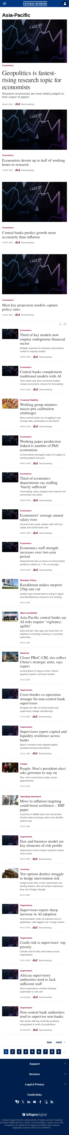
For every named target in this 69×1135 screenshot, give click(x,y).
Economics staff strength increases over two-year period (39, 552)
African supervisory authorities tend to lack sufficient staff (38, 979)
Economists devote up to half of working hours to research (33, 162)
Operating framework (30, 796)
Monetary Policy (28, 580)
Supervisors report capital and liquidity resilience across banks (43, 735)
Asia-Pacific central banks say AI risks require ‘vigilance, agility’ (43, 621)
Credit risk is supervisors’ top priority (42, 944)
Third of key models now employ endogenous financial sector (42, 339)
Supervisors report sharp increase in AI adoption (39, 912)
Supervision (26, 690)
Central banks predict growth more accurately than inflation (29, 234)
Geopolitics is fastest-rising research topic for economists (31, 79)
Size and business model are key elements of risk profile (42, 843)
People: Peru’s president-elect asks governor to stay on (43, 770)
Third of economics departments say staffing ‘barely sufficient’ (38, 482)
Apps (46, 1102)
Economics (8, 65)
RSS (52, 1102)
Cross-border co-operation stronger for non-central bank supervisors (42, 698)
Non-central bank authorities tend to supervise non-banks (42, 1014)
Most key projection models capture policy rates (30, 307)
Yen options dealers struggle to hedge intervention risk (42, 876)
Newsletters (34, 1102)
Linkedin (29, 1102)
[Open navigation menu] (3, 4)
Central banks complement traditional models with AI (41, 374)
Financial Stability (29, 400)
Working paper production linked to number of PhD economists (40, 445)
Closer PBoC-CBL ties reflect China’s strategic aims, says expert (43, 661)
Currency (24, 869)
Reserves (24, 653)
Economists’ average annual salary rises (41, 517)
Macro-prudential (28, 613)
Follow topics (17, 1102)
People (23, 764)
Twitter (23, 1102)
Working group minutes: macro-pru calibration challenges (39, 408)
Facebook (40, 1102)
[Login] (65, 4)
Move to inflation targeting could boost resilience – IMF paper (42, 805)
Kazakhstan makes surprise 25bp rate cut (41, 587)
